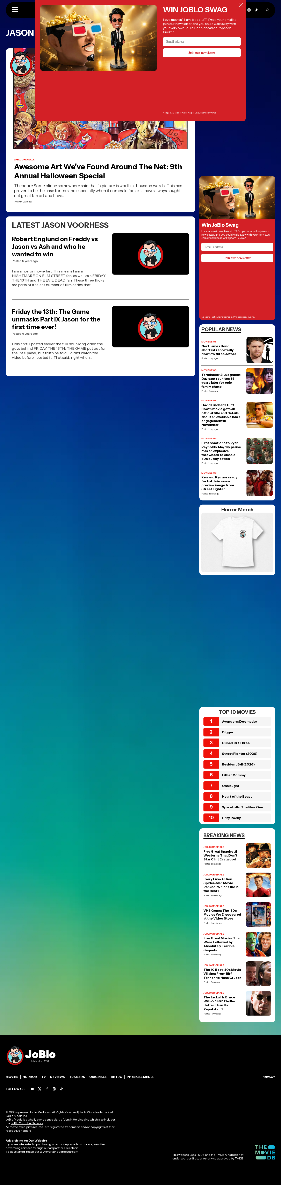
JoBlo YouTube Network (27, 1123)
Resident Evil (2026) (238, 764)
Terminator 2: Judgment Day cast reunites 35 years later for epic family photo (220, 381)
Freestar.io (71, 1148)
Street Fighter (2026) (240, 753)
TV (43, 1077)
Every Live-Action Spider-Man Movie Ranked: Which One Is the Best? (220, 885)
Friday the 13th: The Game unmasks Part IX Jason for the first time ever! (56, 319)
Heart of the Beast (237, 796)
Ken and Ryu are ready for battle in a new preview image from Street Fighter (219, 483)
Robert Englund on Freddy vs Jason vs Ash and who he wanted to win (55, 246)
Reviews (57, 1077)
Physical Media (140, 1077)
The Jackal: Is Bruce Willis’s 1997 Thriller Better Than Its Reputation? (219, 1003)
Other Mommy (234, 775)
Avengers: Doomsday (239, 721)
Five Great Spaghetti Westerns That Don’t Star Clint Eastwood (220, 855)
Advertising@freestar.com (60, 1151)
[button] (15, 10)
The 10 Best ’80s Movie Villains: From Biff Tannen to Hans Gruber (222, 973)
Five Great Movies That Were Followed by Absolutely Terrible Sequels (222, 944)
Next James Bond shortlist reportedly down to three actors (218, 350)
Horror (30, 1077)
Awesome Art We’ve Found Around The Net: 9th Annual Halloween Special (98, 171)
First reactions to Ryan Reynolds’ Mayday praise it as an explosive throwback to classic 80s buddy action (221, 451)
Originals (98, 1077)
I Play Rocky (231, 818)
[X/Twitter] (39, 1088)
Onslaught (230, 786)
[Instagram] (249, 10)
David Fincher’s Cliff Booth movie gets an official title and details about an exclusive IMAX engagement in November (220, 415)
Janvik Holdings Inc (76, 1119)
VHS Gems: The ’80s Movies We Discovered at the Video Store (222, 914)
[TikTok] (256, 10)
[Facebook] (47, 1088)
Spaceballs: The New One (242, 807)
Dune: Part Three (236, 743)
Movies (12, 1077)
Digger (227, 732)
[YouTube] (32, 1088)
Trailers (77, 1077)
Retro (116, 1077)
